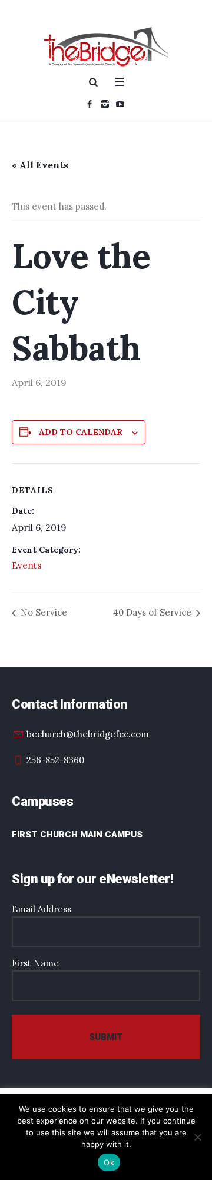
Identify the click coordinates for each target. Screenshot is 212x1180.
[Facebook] (89, 104)
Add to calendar (80, 432)
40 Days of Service (153, 612)
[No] (197, 1137)
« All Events (40, 165)
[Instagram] (105, 104)
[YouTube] (120, 104)
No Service (42, 612)
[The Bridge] (106, 46)
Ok (109, 1162)
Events (26, 565)
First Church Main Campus (77, 834)
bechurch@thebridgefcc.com (87, 734)
